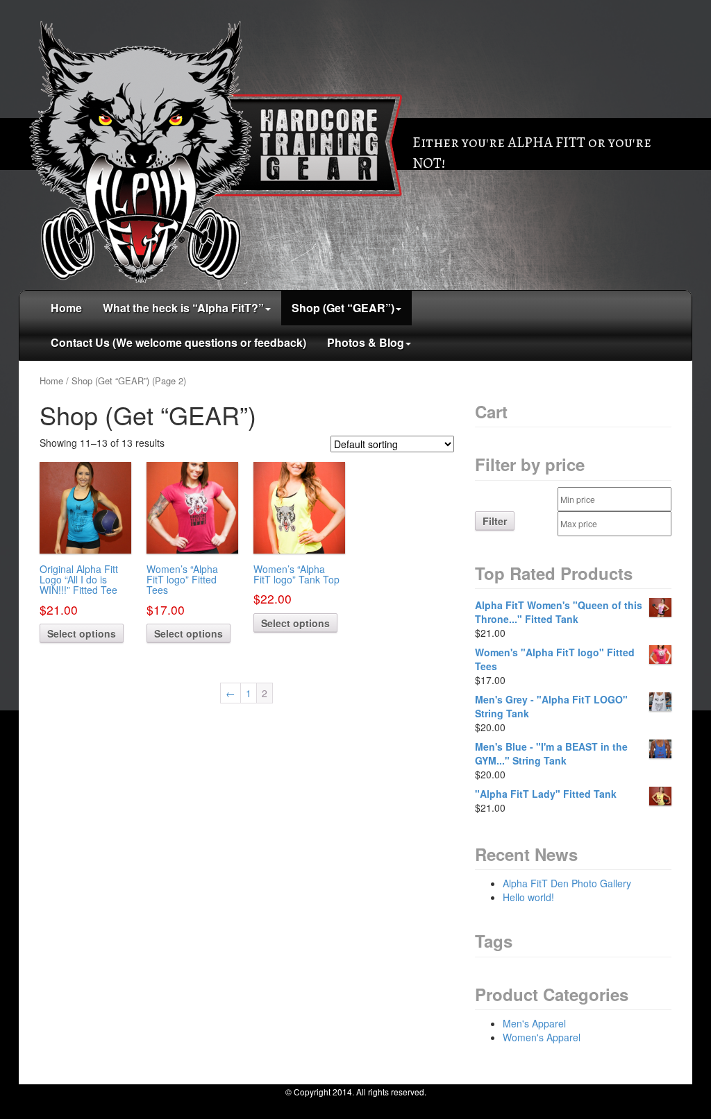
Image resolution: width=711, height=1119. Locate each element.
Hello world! (528, 897)
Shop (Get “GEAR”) (343, 308)
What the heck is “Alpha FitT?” (183, 308)
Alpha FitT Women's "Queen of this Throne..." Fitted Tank (558, 612)
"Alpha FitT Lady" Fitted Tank (546, 794)
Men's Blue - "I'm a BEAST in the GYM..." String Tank (551, 753)
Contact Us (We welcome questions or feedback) (178, 342)
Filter (495, 521)
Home (66, 308)
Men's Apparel (534, 1023)
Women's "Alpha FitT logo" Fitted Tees (555, 659)
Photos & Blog (365, 342)
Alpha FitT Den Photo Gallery (567, 883)
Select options (81, 633)
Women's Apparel (541, 1037)
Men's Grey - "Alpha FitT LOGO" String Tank (551, 706)
